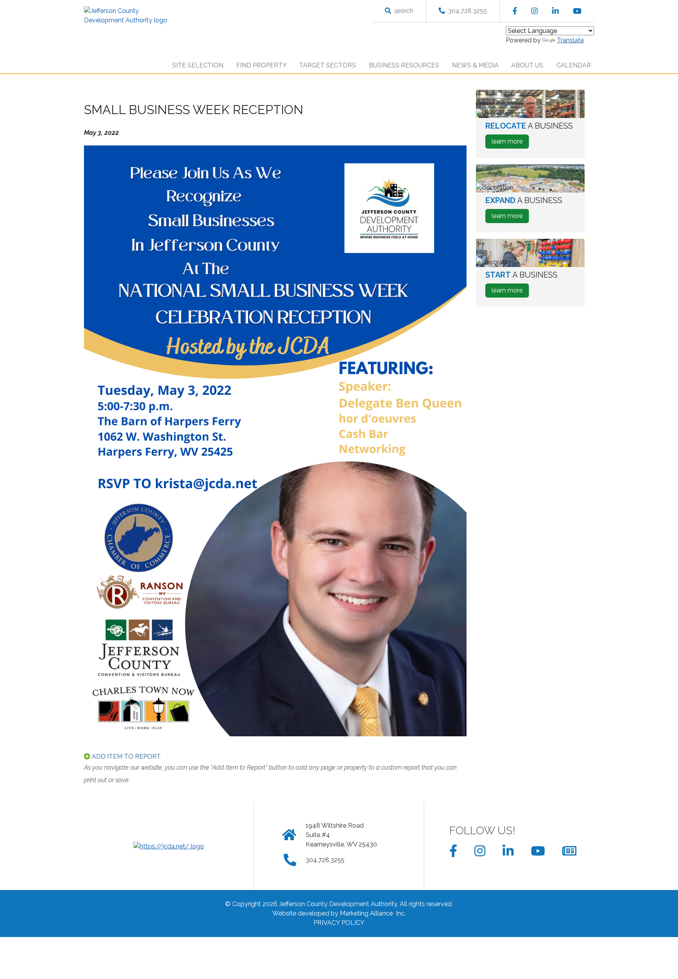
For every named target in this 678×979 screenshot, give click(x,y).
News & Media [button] (476, 65)
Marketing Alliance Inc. (373, 913)
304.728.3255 (466, 11)
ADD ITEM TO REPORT (125, 756)
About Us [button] (528, 65)
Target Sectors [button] (328, 65)
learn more (510, 143)
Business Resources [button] (405, 65)
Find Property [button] (262, 65)
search (402, 11)
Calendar (573, 65)
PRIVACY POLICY (339, 922)
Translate (570, 40)
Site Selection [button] (198, 65)
